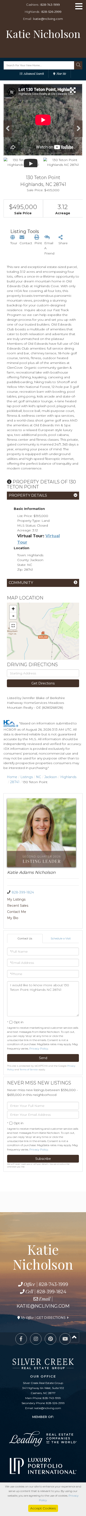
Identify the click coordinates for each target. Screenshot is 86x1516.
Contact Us (24, 938)
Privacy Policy (38, 1048)
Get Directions (43, 683)
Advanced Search (34, 73)
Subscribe (43, 1159)
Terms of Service (29, 1069)
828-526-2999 (51, 11)
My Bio (12, 918)
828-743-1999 (50, 4)
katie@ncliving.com (48, 19)
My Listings (16, 899)
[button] (78, 65)
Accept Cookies (43, 1508)
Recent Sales (17, 906)
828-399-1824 (23, 892)
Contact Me (16, 912)
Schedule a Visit (61, 938)
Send (43, 1058)
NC (38, 777)
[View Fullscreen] (13, 625)
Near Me (61, 73)
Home (12, 777)
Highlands (68, 777)
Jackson (50, 777)
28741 (14, 782)
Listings (26, 777)
